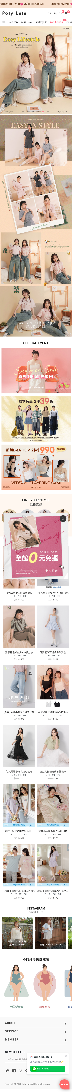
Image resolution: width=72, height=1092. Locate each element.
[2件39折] (36, 419)
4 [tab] (38, 112)
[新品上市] (36, 70)
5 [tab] (43, 112)
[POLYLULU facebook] (14, 1070)
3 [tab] (33, 112)
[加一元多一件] (36, 372)
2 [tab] (28, 112)
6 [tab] (48, 112)
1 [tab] (23, 112)
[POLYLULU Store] (7, 1070)
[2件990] (36, 466)
